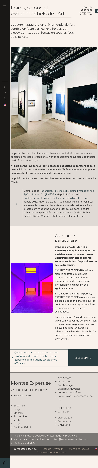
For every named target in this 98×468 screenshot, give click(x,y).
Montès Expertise (86, 8)
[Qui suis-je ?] (5, 86)
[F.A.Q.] (5, 92)
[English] (5, 105)
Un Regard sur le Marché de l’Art (29, 389)
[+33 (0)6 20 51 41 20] (5, 98)
